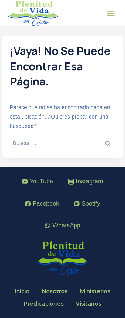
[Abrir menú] (110, 13)
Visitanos (88, 303)
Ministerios (95, 291)
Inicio (22, 291)
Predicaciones (44, 303)
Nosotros (55, 291)
